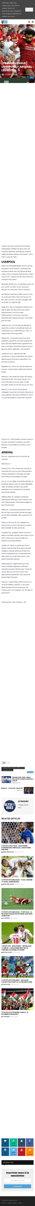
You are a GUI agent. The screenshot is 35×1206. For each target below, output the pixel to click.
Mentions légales (12, 1203)
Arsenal (5, 768)
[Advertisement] (17, 167)
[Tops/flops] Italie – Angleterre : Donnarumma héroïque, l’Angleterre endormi (16, 848)
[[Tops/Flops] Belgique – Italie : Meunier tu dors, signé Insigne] (17, 867)
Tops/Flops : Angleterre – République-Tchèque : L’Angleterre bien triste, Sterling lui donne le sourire (16, 948)
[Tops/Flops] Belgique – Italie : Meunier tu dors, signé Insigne (16, 881)
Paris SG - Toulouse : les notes (12, 789)
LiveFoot (3, 1203)
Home (3, 27)
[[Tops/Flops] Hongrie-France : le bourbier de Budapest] (17, 999)
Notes (22, 768)
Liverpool (14, 768)
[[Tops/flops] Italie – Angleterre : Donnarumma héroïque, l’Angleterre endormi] (17, 832)
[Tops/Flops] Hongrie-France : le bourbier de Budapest (14, 1013)
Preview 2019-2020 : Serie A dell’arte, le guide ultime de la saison (23, 780)
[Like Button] (3, 762)
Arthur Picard (7, 952)
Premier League (7, 770)
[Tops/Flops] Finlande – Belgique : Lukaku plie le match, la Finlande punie (16, 981)
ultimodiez (9, 74)
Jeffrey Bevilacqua (8, 852)
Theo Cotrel (6, 984)
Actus (8, 27)
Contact (20, 1203)
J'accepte (29, 9)
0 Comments (27, 74)
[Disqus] (17, 1047)
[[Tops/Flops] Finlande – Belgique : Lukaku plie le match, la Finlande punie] (17, 967)
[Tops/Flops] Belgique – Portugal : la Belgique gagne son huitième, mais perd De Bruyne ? (17, 914)
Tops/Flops (14, 27)
